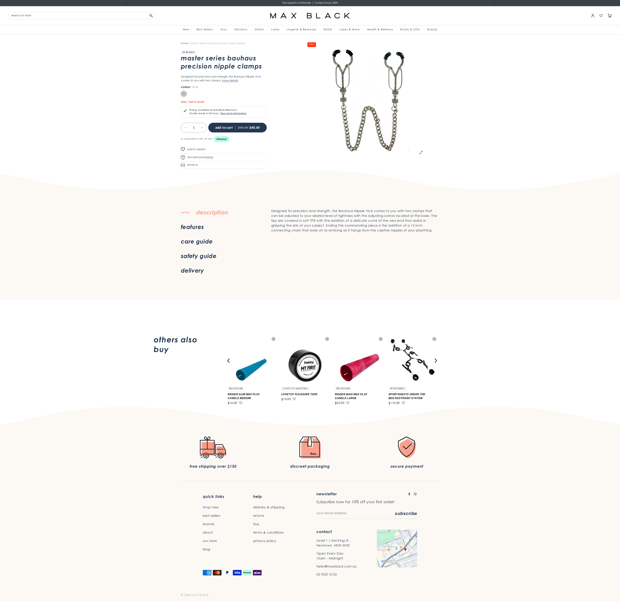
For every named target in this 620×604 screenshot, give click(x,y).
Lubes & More (349, 29)
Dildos (259, 29)
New (186, 29)
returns (258, 516)
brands (208, 524)
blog (206, 549)
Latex (275, 29)
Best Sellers (204, 29)
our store (210, 541)
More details (230, 80)
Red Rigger (236, 389)
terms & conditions (268, 532)
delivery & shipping (268, 507)
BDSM (328, 29)
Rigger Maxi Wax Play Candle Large (351, 396)
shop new (211, 507)
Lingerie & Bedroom (302, 29)
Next (494, 3)
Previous (125, 3)
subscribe (406, 513)
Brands (432, 29)
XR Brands (188, 53)
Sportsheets (397, 389)
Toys (223, 29)
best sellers (211, 516)
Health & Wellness (380, 29)
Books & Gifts (410, 29)
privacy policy (264, 541)
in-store (338, 233)
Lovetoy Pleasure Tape (299, 394)
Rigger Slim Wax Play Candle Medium (244, 396)
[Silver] (184, 94)
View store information (233, 114)
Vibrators (241, 29)
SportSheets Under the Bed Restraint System (406, 396)
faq (256, 524)
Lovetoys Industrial (295, 389)
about (208, 532)
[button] (184, 149)
